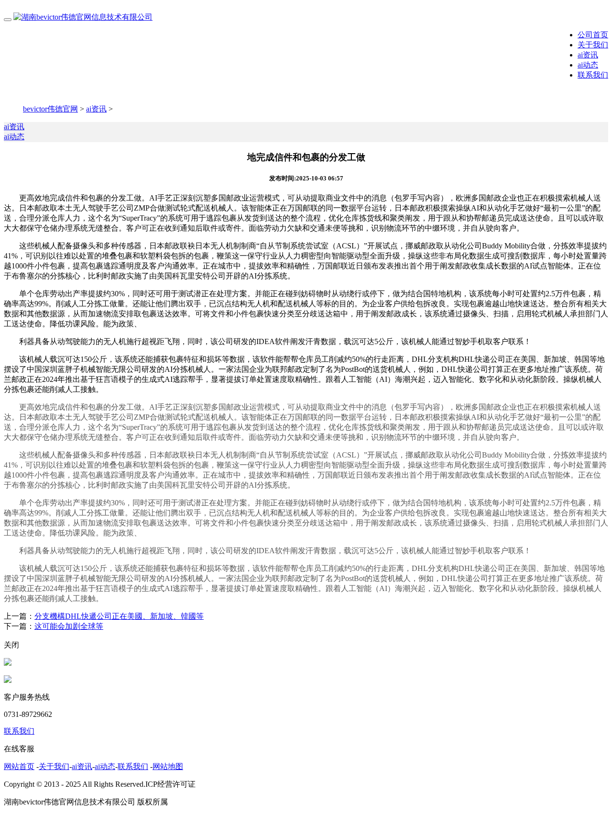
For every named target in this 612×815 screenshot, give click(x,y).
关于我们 (593, 45)
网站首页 (19, 766)
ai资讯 (588, 55)
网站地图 (168, 766)
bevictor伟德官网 (50, 109)
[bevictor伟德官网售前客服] (7, 663)
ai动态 (588, 65)
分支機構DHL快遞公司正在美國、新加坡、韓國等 (119, 616)
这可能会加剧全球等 (68, 626)
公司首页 (593, 35)
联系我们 (593, 75)
